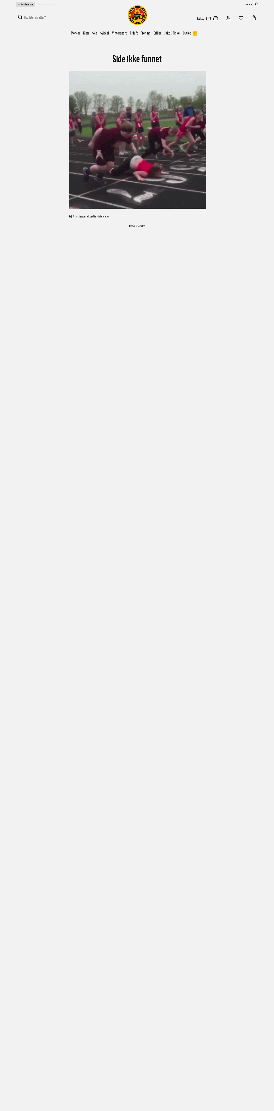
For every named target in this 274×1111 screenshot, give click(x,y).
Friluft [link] (134, 33)
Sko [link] (94, 33)
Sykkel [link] (104, 33)
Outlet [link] (189, 33)
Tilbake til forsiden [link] (137, 226)
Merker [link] (75, 33)
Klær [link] (86, 33)
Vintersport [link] (119, 33)
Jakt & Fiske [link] (172, 33)
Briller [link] (157, 33)
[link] (25, 4)
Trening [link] (145, 33)
